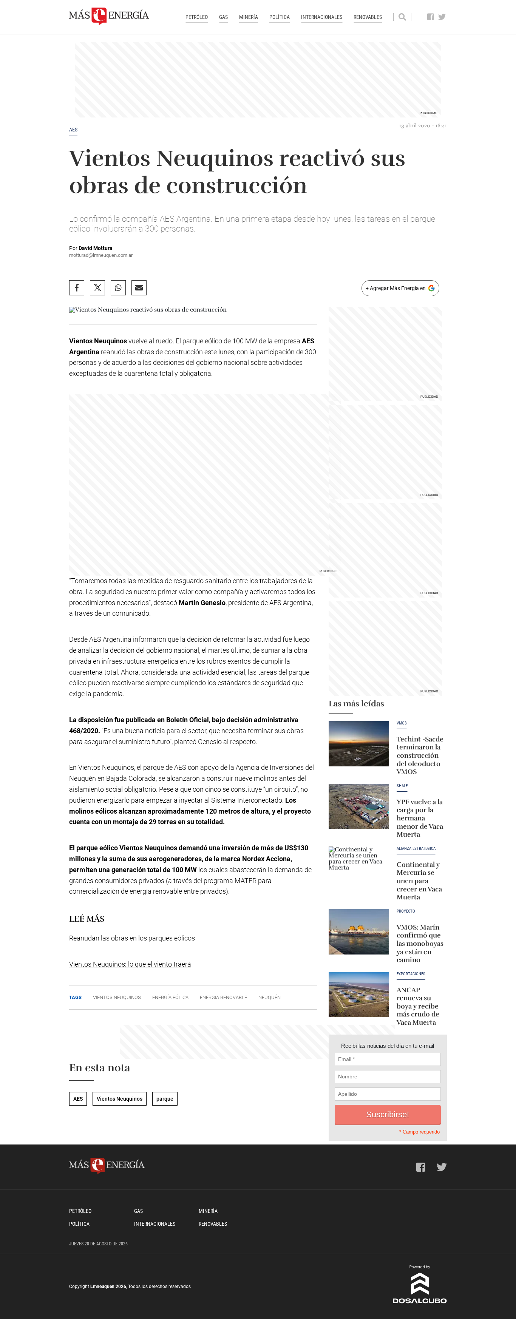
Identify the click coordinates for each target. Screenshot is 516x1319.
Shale (402, 786)
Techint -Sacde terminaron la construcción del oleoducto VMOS (420, 755)
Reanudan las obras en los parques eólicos (132, 938)
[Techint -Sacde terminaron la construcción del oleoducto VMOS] (359, 743)
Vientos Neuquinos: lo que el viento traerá (130, 964)
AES (73, 130)
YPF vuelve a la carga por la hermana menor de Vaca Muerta (420, 818)
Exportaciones (411, 974)
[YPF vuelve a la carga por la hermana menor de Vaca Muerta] (359, 806)
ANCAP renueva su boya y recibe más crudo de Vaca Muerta (418, 1006)
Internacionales (321, 17)
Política (279, 17)
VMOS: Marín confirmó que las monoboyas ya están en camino (420, 943)
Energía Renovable (223, 997)
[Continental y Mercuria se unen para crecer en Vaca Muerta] (359, 869)
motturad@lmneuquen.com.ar (101, 255)
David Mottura (96, 248)
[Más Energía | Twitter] (442, 17)
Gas (223, 17)
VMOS (402, 723)
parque (192, 341)
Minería (248, 17)
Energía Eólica (170, 997)
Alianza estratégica (416, 848)
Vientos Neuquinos (98, 341)
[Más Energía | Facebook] (431, 17)
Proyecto (406, 911)
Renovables (368, 17)
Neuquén (269, 997)
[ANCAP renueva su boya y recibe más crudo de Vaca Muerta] (359, 994)
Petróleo (196, 17)
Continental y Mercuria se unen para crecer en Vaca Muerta (419, 880)
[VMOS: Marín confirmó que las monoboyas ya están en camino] (359, 931)
